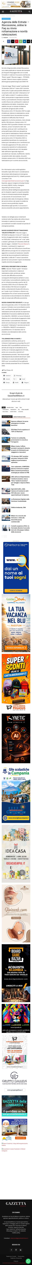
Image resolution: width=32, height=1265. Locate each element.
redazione (5, 37)
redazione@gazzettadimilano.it (19, 1238)
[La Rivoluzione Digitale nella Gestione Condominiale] (6, 501)
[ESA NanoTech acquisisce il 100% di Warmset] (6, 432)
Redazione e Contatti (11, 1256)
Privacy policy (21, 1256)
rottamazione (5, 409)
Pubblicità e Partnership (16, 1258)
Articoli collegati (7, 416)
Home (3, 16)
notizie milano (13, 411)
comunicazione (13, 1263)
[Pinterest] (16, 41)
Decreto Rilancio (23, 244)
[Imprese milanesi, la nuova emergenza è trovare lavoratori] (6, 423)
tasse (17, 407)
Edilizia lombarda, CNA (18, 507)
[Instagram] (16, 1250)
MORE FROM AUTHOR (19, 416)
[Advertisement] (16, 1177)
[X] (12, 41)
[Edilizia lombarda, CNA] (6, 509)
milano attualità (25, 409)
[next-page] (5, 536)
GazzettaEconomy (10, 16)
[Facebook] (8, 41)
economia (20, 411)
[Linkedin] (24, 41)
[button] (3, 11)
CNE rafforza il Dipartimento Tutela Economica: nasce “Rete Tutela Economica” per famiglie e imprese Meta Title (20, 481)
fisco (21, 407)
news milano (5, 411)
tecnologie (19, 1263)
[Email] (28, 41)
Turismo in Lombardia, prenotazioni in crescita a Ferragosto (19, 440)
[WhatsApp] (20, 41)
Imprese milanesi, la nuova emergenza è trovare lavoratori (19, 423)
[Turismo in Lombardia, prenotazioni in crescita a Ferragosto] (6, 440)
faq (19, 409)
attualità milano (10, 407)
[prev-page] (3, 536)
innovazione (6, 1263)
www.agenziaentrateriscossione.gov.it (13, 181)
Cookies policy (16, 1233)
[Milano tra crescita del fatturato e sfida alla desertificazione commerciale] (6, 518)
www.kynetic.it (26, 1263)
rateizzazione (13, 409)
